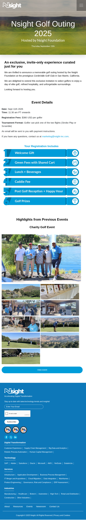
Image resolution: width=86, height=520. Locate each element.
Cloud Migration (34, 479)
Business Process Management (52, 475)
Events (29, 506)
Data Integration (50, 479)
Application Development (27, 475)
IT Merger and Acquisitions (15, 479)
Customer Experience (13, 448)
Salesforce (23, 463)
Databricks (68, 463)
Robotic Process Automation (15, 452)
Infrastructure (9, 475)
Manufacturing (10, 494)
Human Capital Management (41, 452)
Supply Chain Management (35, 448)
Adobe (13, 463)
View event (42, 370)
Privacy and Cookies (62, 515)
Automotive (43, 494)
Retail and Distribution (70, 494)
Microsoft (41, 463)
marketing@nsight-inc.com (55, 136)
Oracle (32, 463)
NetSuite (57, 463)
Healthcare (22, 494)
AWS (50, 463)
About (7, 506)
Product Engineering (12, 482)
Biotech (33, 494)
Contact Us (54, 506)
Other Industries (23, 498)
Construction (9, 498)
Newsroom (41, 506)
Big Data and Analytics (58, 448)
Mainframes (63, 479)
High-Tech (54, 494)
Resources (18, 506)
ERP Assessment (61, 482)
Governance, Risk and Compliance (37, 482)
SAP (6, 463)
